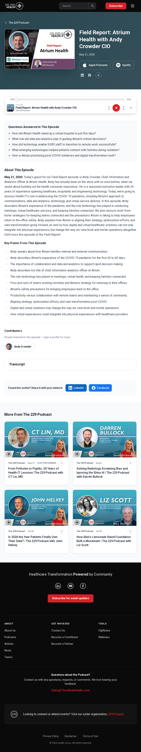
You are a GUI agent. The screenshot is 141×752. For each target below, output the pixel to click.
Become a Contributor (64, 637)
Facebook (103, 387)
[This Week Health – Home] (14, 6)
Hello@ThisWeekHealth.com (70, 690)
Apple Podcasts (98, 65)
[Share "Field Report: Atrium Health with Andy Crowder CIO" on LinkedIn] (82, 75)
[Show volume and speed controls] (131, 108)
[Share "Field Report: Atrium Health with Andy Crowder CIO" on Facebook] (90, 75)
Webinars (104, 637)
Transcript (17, 364)
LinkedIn (79, 387)
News (7, 650)
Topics (8, 657)
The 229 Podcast (19, 22)
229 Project (115, 714)
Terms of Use (90, 736)
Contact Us (58, 630)
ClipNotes (104, 630)
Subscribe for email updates (70, 598)
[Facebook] (83, 586)
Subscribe (116, 6)
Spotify (126, 65)
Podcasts (10, 637)
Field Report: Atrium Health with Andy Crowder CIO (46, 107)
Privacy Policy (51, 736)
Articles (9, 643)
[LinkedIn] (58, 586)
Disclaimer (71, 736)
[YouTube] (70, 586)
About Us (10, 630)
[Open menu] (133, 6)
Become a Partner (62, 643)
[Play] (116, 108)
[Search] (92, 6)
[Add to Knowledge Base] (98, 75)
